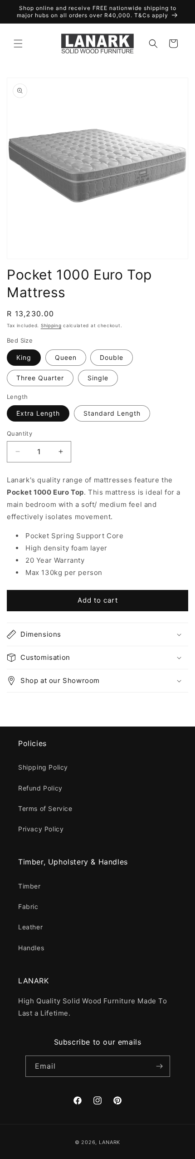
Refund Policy (40, 788)
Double (111, 357)
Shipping (51, 325)
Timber (29, 886)
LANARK (109, 1142)
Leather (30, 927)
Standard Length (112, 413)
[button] (18, 44)
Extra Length (38, 413)
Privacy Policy (40, 829)
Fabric (28, 906)
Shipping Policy (43, 767)
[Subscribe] (160, 1066)
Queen (66, 357)
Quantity (19, 433)
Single (98, 378)
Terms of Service (45, 808)
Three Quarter (40, 378)
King (23, 357)
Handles (31, 948)
